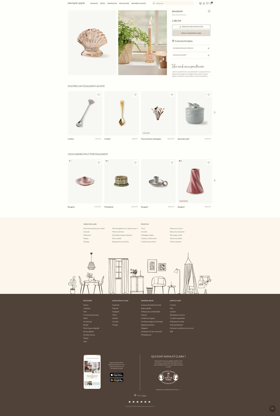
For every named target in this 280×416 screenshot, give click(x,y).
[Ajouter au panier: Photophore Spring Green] (136, 210)
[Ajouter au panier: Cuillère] (99, 142)
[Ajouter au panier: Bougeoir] (173, 210)
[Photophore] (121, 181)
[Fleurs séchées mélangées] (158, 113)
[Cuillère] (85, 113)
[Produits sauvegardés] (207, 3)
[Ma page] (204, 3)
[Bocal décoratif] (195, 113)
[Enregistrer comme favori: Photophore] (135, 162)
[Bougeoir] (85, 181)
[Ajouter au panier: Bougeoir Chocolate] (209, 210)
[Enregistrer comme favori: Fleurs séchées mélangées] (172, 94)
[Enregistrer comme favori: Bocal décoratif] (209, 94)
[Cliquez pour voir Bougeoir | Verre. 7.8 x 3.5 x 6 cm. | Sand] (92, 42)
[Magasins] (200, 3)
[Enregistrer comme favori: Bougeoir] (209, 11)
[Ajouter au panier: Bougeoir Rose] (99, 210)
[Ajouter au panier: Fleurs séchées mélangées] (173, 142)
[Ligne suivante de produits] (214, 112)
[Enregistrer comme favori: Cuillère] (99, 94)
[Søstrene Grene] (76, 3)
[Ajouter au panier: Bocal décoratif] (209, 142)
